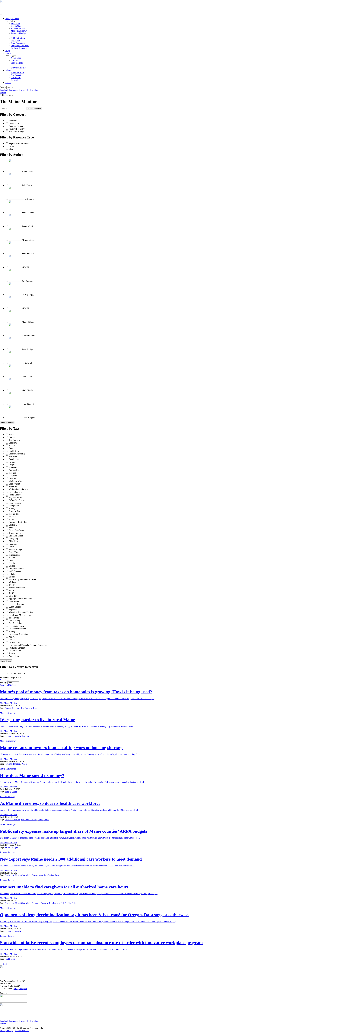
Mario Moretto (28, 212)
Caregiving (13, 538)
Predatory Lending (17, 648)
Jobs (11, 448)
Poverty (12, 508)
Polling (12, 631)
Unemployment (15, 492)
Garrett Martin (28, 199)
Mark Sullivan (28, 253)
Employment (14, 484)
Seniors (12, 557)
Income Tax (14, 514)
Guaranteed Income (17, 629)
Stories (12, 577)
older (3, 964)
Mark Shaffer (27, 390)
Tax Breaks (14, 456)
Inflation (12, 574)
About (8, 70)
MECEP (25, 267)
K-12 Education (16, 571)
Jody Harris (27, 185)
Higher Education (16, 497)
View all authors (7, 423)
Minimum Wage (16, 481)
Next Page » (5, 680)
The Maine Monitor (8, 703)
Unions (12, 566)
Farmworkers (14, 642)
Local (11, 546)
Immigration (14, 505)
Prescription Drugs (17, 626)
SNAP (11, 519)
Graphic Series (15, 650)
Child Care (13, 541)
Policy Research (12, 18)
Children (12, 478)
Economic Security (17, 454)
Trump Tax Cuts (16, 533)
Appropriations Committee (20, 598)
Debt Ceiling (14, 620)
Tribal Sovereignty (17, 588)
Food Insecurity (15, 503)
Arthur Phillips (28, 335)
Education (13, 120)
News (8, 53)
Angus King (14, 656)
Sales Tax (13, 596)
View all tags (6, 661)
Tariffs (11, 593)
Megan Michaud (29, 240)
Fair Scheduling (15, 623)
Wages (11, 464)
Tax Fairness (14, 440)
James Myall (27, 226)
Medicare (13, 582)
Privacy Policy (6, 1030)
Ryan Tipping (28, 404)
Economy (13, 443)
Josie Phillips (27, 349)
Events (8, 82)
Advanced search (34, 109)
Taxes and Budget (16, 131)
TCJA (11, 590)
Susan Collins (15, 607)
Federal (12, 445)
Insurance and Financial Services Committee (28, 645)
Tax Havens (14, 618)
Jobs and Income (16, 126)
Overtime (13, 563)
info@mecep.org (21, 988)
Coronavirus (14, 470)
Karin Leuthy (27, 363)
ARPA (11, 637)
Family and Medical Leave (20, 615)
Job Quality (14, 459)
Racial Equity (15, 495)
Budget (12, 437)
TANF (11, 585)
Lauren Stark (27, 376)
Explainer (13, 609)
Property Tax (14, 511)
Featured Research (17, 673)
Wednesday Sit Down (18, 489)
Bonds (11, 560)
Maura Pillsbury (29, 322)
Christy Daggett (29, 294)
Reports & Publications (19, 143)
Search (3, 87)
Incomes (12, 473)
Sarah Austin (27, 171)
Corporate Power (16, 568)
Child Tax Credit (16, 536)
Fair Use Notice (22, 1030)
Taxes (11, 434)
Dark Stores (14, 601)
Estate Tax (13, 552)
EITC (11, 527)
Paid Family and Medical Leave (22, 579)
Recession (13, 544)
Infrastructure (14, 555)
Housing (12, 516)
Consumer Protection (18, 522)
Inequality (13, 475)
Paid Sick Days (15, 549)
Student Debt (14, 525)
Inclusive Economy (17, 604)
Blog (7, 50)
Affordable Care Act (17, 500)
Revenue (12, 462)
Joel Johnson (27, 281)
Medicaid (13, 486)
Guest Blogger (28, 417)
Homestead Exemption (18, 634)
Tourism (12, 653)
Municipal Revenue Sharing (21, 612)
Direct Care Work (16, 530)
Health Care (14, 123)
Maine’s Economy (16, 129)
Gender (12, 639)
